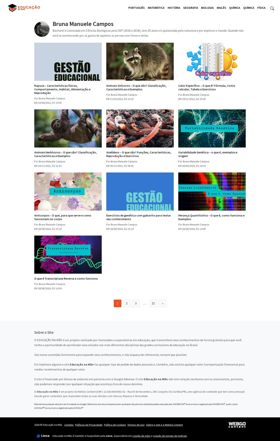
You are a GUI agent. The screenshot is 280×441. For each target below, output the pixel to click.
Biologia (207, 8)
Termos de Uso (136, 425)
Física (261, 8)
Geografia (190, 8)
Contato (69, 425)
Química (234, 8)
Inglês (221, 8)
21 (153, 303)
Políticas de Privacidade (88, 425)
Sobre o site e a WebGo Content (164, 425)
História (174, 8)
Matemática (156, 8)
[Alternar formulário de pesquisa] (272, 7)
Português (136, 8)
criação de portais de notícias (170, 436)
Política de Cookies (115, 425)
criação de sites (141, 436)
